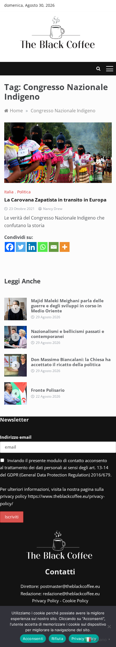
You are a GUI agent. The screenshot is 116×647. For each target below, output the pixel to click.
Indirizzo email (16, 437)
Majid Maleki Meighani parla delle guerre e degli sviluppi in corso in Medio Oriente (67, 306)
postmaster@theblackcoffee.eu (70, 586)
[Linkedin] (32, 247)
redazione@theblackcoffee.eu (71, 593)
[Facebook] (10, 247)
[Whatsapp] (43, 247)
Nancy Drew (52, 208)
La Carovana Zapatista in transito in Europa (55, 199)
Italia (9, 191)
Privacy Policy (45, 600)
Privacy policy (84, 638)
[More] (65, 247)
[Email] (54, 247)
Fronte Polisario (47, 390)
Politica (24, 191)
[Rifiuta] (109, 626)
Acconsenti (33, 638)
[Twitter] (21, 247)
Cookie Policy (75, 600)
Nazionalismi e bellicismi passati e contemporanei (67, 333)
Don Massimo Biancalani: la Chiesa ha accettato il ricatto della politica (71, 362)
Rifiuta (57, 638)
